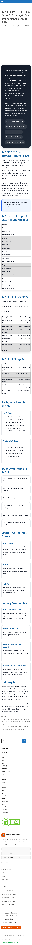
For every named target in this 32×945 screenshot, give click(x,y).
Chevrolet (4, 768)
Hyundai (3, 779)
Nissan (3, 790)
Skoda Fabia (4, 801)
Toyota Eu (4, 806)
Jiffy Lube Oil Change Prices (8, 904)
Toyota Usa (4, 809)
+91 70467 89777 (8, 918)
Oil (2, 793)
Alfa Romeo (4, 752)
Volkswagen (4, 812)
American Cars (5, 755)
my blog (3, 787)
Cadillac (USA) (5, 766)
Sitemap (3, 876)
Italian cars (4, 782)
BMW (5, 716)
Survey (3, 804)
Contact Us (4, 872)
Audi (2, 757)
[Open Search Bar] (29, 1)
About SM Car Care (6, 869)
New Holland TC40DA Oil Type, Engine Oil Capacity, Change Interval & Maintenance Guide (15, 721)
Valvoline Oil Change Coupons (8, 901)
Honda (3, 776)
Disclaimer (3, 886)
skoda (3, 798)
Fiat (2, 774)
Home (2, 865)
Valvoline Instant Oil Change (8, 897)
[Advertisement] (16, 47)
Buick (2, 763)
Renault (3, 796)
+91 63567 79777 (8, 919)
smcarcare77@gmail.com (9, 922)
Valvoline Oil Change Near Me (8, 894)
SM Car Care (6, 937)
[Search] (24, 741)
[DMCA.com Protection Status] (10, 826)
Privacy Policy (4, 879)
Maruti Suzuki (5, 785)
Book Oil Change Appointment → (11, 927)
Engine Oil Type (5, 771)
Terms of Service (5, 883)
